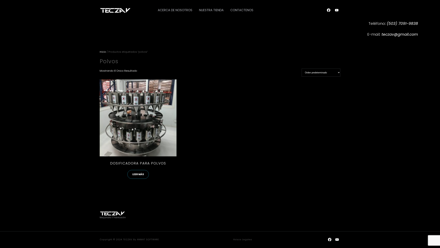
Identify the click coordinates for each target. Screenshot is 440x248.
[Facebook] (328, 10)
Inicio (103, 52)
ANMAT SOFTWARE (148, 239)
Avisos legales (242, 239)
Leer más (138, 174)
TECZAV (127, 239)
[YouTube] (336, 10)
